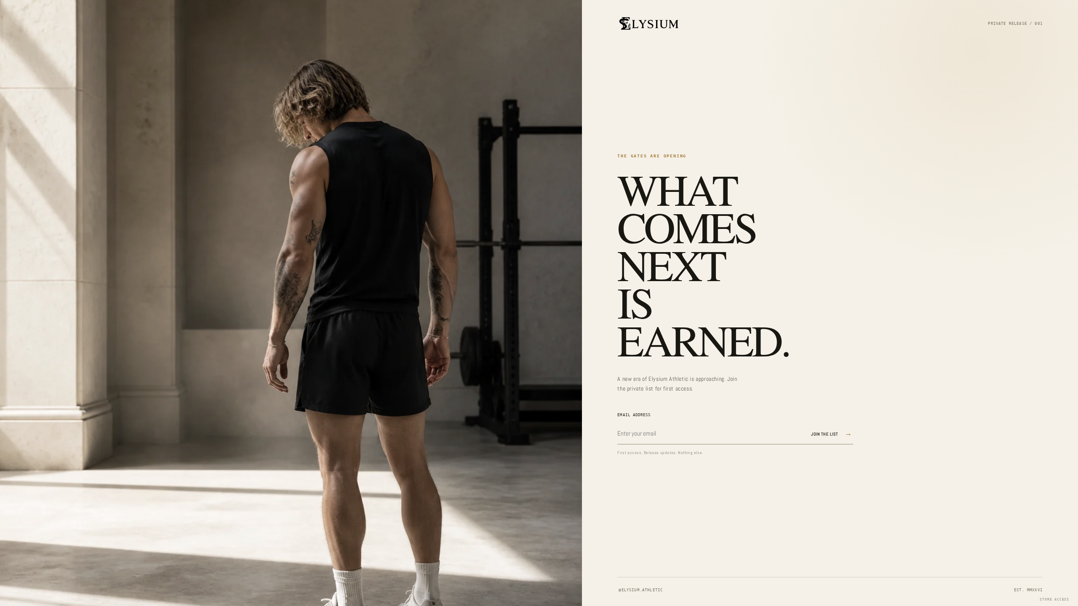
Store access (1054, 599)
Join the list (832, 433)
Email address (634, 415)
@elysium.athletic (641, 590)
